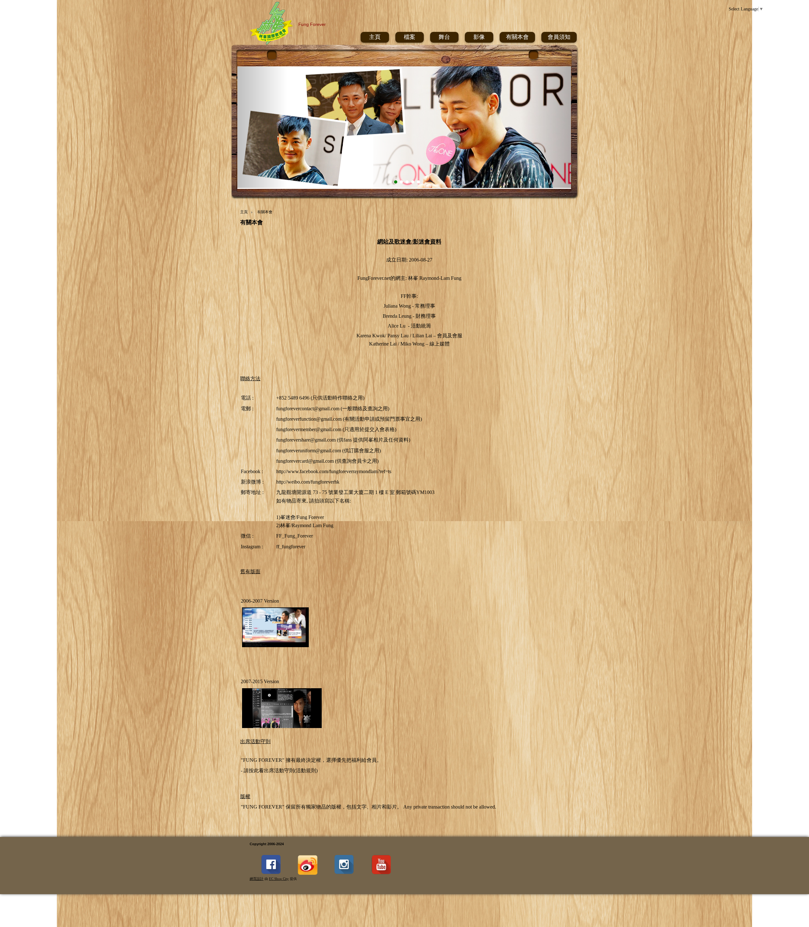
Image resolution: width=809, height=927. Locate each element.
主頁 (374, 37)
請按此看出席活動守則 (269, 770)
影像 (479, 37)
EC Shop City (279, 879)
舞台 (444, 37)
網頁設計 (257, 879)
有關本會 (517, 37)
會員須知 (559, 37)
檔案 (409, 37)
